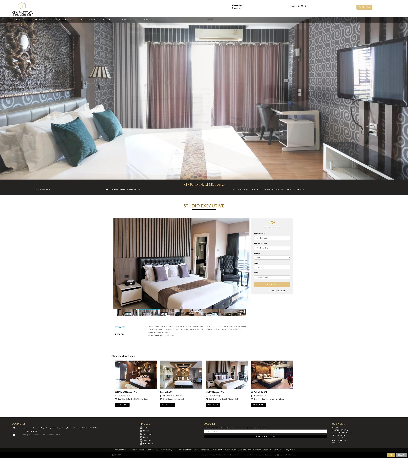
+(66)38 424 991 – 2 (43, 189)
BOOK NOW (364, 7)
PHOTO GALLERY (129, 20)
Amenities (120, 334)
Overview (120, 327)
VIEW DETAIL (122, 405)
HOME (18, 20)
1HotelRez (285, 291)
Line (144, 428)
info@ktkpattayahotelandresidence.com (124, 189)
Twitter (145, 437)
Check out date (260, 243)
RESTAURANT (108, 20)
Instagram (147, 440)
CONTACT (148, 20)
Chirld (257, 263)
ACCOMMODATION (37, 20)
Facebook (147, 434)
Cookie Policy (275, 450)
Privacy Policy (289, 450)
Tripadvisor (147, 443)
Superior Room (259, 392)
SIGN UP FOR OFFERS (265, 436)
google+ (146, 431)
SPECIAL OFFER (87, 20)
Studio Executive (215, 392)
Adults (257, 253)
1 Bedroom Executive (126, 392)
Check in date (259, 233)
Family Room (167, 392)
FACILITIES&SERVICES (63, 20)
